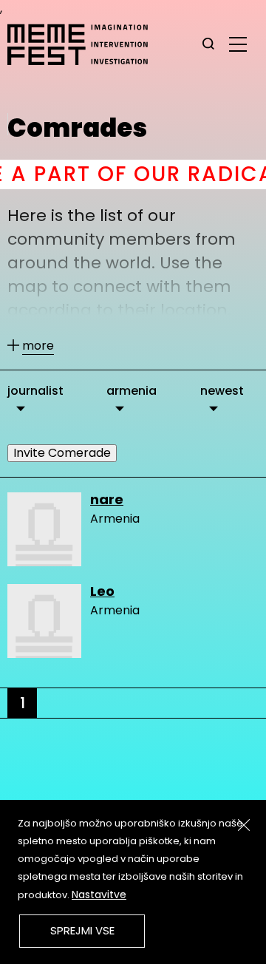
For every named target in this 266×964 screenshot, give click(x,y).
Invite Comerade (62, 452)
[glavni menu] (238, 44)
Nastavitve (99, 894)
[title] (208, 44)
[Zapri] (244, 825)
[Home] (85, 44)
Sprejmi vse (82, 930)
